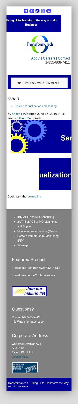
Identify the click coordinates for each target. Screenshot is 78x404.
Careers (49, 58)
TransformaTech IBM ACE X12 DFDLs (36, 267)
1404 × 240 (24, 118)
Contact (64, 58)
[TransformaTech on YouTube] (43, 11)
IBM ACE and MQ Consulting (35, 217)
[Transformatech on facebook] (31, 11)
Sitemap (22, 245)
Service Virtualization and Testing (34, 106)
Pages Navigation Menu (42, 83)
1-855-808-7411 (31, 317)
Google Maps (20, 356)
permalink (34, 196)
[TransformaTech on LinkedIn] (48, 11)
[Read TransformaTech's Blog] (37, 11)
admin (16, 113)
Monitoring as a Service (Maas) (37, 231)
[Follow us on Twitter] (26, 11)
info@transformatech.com (28, 321)
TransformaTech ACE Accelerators (33, 275)
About (35, 58)
